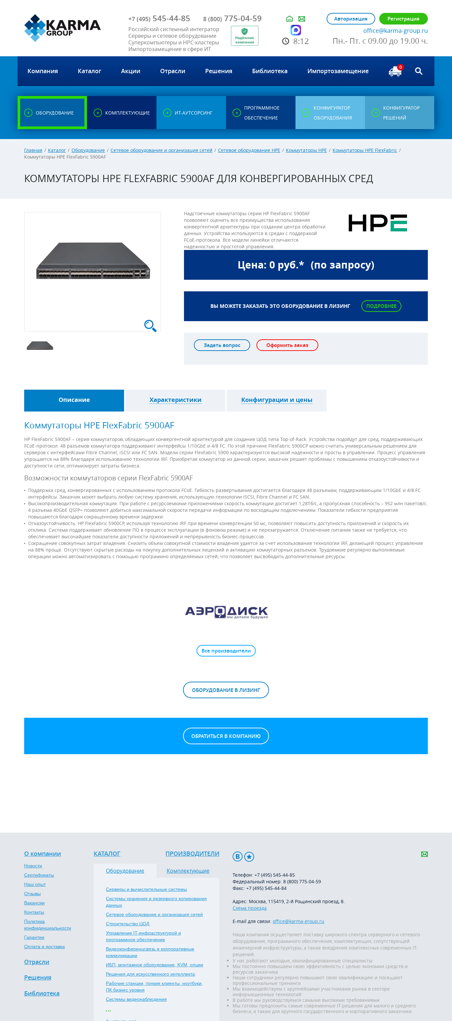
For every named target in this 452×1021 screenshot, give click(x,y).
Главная (33, 150)
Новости (33, 865)
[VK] (238, 856)
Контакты (34, 912)
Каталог (57, 150)
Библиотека (42, 993)
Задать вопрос (222, 345)
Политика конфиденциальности (47, 925)
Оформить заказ (287, 345)
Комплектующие (188, 870)
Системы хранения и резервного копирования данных (156, 902)
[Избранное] (249, 856)
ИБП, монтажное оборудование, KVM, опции (154, 964)
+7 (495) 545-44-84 (266, 888)
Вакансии (34, 902)
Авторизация (351, 18)
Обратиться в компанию (226, 736)
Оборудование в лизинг (226, 690)
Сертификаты (39, 875)
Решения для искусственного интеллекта (150, 974)
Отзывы (32, 893)
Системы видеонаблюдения (136, 999)
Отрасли (36, 962)
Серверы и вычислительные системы (146, 889)
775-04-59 (232, 18)
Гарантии (34, 937)
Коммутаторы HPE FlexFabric (365, 150)
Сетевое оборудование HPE (249, 150)
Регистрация (403, 18)
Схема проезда (250, 908)
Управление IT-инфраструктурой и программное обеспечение (143, 936)
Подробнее (381, 306)
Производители (192, 853)
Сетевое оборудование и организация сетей (161, 150)
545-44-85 (159, 18)
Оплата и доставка (44, 946)
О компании (42, 853)
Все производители (226, 650)
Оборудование (88, 150)
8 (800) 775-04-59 (302, 881)
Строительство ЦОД (127, 923)
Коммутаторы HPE (306, 150)
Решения (37, 977)
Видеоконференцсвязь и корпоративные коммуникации (150, 952)
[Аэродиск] (226, 611)
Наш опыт (35, 884)
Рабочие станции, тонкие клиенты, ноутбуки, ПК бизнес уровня (154, 987)
